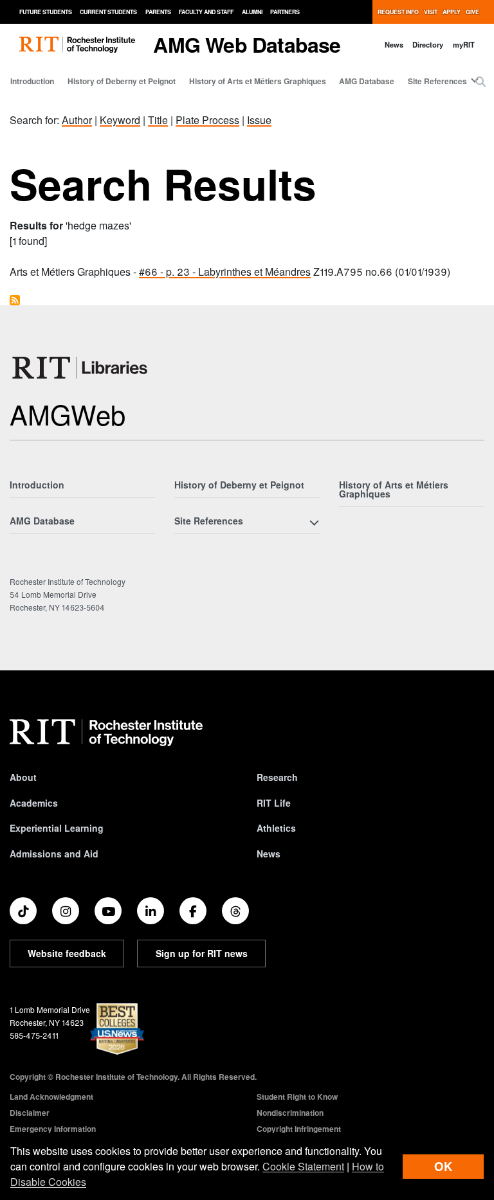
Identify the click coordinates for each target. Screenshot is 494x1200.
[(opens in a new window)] (23, 910)
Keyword (120, 119)
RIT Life (274, 802)
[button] (480, 81)
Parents (158, 12)
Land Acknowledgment (51, 1096)
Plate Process (207, 119)
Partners (285, 12)
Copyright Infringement (299, 1128)
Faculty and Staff (206, 12)
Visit (430, 12)
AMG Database (366, 81)
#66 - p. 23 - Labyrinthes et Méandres (225, 271)
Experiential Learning (57, 827)
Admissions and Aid (54, 853)
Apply (452, 12)
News (394, 44)
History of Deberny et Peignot (122, 81)
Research (277, 777)
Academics (34, 802)
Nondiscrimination (290, 1112)
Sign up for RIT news (202, 953)
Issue (259, 119)
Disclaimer (30, 1112)
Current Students (108, 12)
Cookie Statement (303, 1166)
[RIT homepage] (77, 44)
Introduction (32, 81)
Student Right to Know (297, 1096)
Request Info (398, 12)
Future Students (45, 12)
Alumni (252, 12)
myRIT (464, 44)
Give (472, 12)
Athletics (276, 827)
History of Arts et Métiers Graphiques (257, 81)
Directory (427, 44)
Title (158, 119)
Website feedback (67, 953)
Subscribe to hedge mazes (15, 300)
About (23, 777)
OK (443, 1166)
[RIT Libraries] (81, 368)
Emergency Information (53, 1128)
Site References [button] (437, 81)
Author (77, 119)
